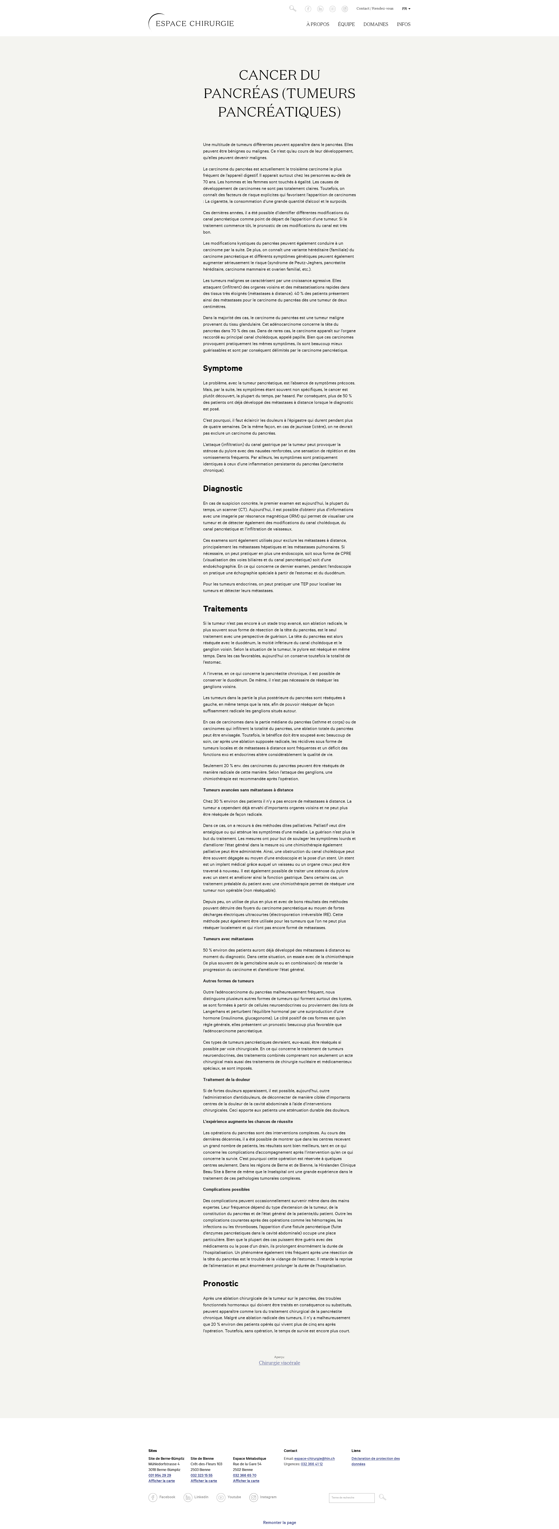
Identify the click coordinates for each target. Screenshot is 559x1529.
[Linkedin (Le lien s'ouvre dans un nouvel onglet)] (320, 9)
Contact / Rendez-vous (375, 8)
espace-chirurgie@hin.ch (314, 1459)
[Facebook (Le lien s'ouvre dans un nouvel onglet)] (308, 9)
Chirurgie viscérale (279, 1363)
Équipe (346, 24)
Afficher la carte (161, 1481)
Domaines (376, 24)
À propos (317, 24)
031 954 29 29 (159, 1476)
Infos (404, 24)
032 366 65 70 (244, 1476)
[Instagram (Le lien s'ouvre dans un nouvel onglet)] (345, 9)
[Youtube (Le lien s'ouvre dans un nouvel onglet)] (333, 9)
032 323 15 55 (201, 1476)
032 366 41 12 (312, 1465)
